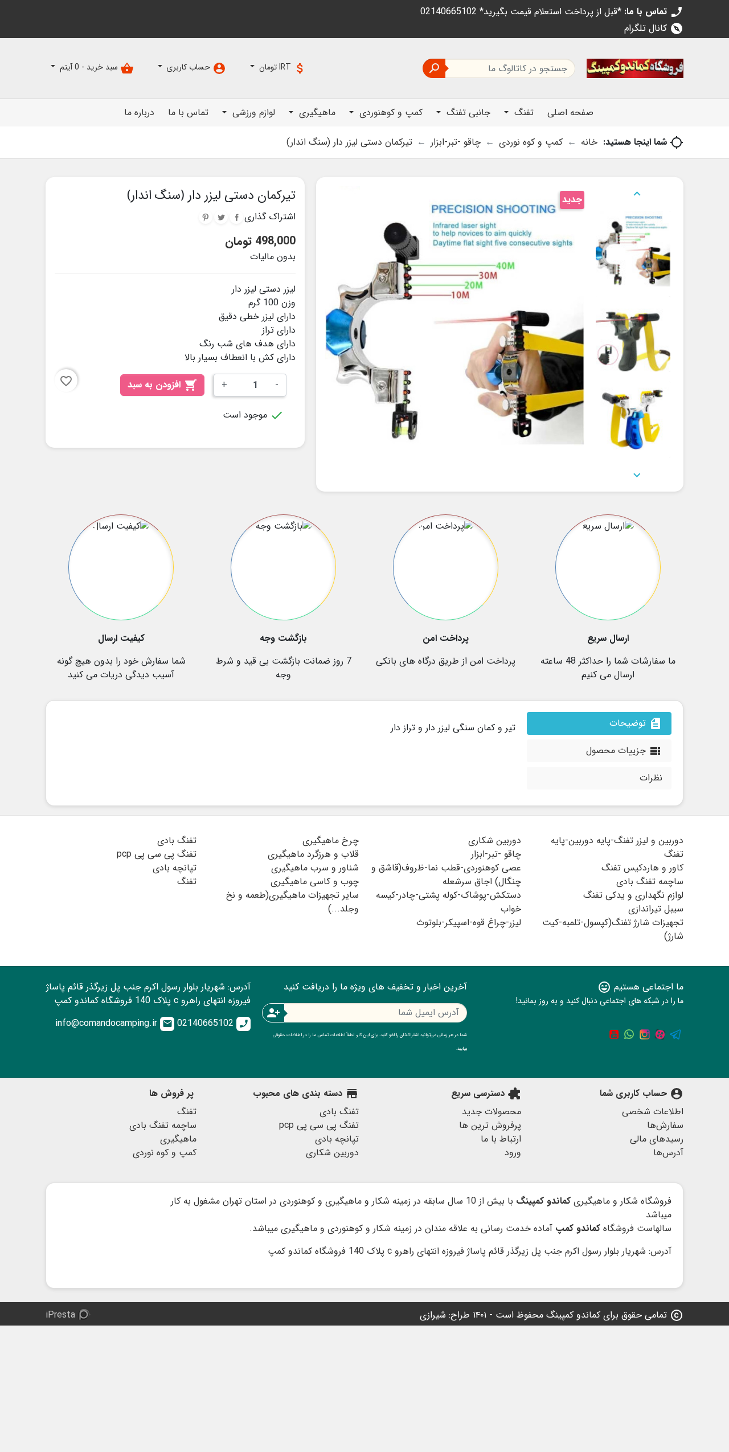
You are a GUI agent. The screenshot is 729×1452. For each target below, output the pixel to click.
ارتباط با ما (501, 1139)
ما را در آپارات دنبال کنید (660, 1034)
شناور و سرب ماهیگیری (315, 868)
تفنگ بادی (176, 840)
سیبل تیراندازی (655, 909)
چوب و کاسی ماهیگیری (315, 881)
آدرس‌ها (668, 1153)
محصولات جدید (491, 1112)
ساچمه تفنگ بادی (649, 881)
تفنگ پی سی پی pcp (156, 854)
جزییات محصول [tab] (624, 750)
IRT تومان (282, 68)
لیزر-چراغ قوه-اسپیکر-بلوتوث (468, 922)
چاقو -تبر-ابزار (496, 854)
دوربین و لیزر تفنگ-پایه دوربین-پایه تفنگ (617, 847)
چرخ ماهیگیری (330, 840)
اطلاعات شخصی (652, 1112)
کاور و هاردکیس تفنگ (642, 868)
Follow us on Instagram (645, 1034)
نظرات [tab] (651, 778)
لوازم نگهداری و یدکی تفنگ (633, 895)
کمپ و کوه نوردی (164, 1153)
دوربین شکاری (494, 840)
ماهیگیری (178, 1139)
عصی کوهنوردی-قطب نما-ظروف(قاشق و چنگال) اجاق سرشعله (446, 875)
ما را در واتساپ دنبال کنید (629, 1034)
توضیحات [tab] (635, 723)
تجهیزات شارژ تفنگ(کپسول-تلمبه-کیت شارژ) (612, 929)
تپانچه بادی (174, 868)
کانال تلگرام (653, 28)
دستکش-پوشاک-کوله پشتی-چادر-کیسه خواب (448, 902)
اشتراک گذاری (236, 217)
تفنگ (186, 881)
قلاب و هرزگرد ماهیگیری (313, 854)
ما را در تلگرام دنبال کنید (675, 1034)
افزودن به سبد (162, 385)
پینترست (205, 217)
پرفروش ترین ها (490, 1125)
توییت (221, 217)
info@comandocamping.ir (114, 1023)
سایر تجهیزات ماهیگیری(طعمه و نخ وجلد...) (292, 902)
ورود (513, 1153)
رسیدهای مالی (656, 1139)
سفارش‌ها (665, 1125)
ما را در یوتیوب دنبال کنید (614, 1034)
